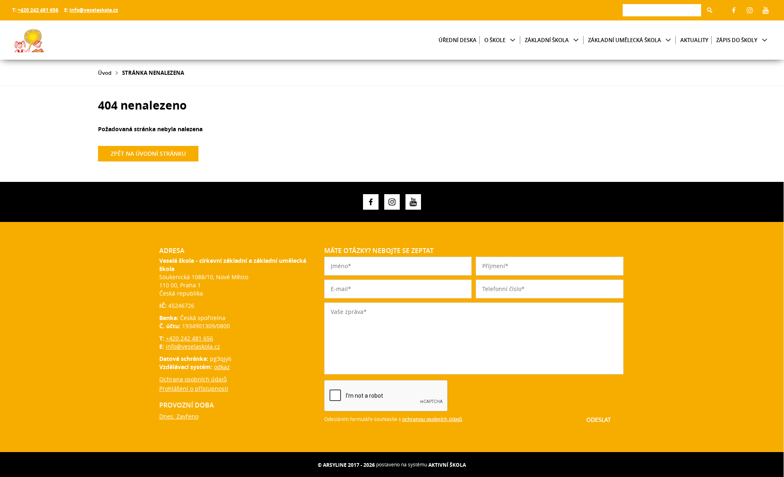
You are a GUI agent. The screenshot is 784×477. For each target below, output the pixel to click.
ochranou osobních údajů (432, 419)
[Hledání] (662, 10)
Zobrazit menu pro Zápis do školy (765, 40)
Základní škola (547, 40)
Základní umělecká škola (624, 40)
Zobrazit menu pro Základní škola (576, 40)
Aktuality (694, 40)
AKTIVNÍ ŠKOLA (447, 464)
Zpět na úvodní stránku (148, 153)
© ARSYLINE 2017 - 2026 (346, 464)
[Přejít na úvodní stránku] (61, 40)
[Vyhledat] (710, 10)
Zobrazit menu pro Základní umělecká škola (668, 40)
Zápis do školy (736, 40)
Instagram (750, 10)
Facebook (734, 10)
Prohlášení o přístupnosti (193, 388)
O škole (495, 40)
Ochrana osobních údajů (193, 379)
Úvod (104, 72)
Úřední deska (458, 40)
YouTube (766, 10)
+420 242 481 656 (38, 10)
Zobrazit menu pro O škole (513, 40)
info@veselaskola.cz (93, 10)
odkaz (222, 367)
